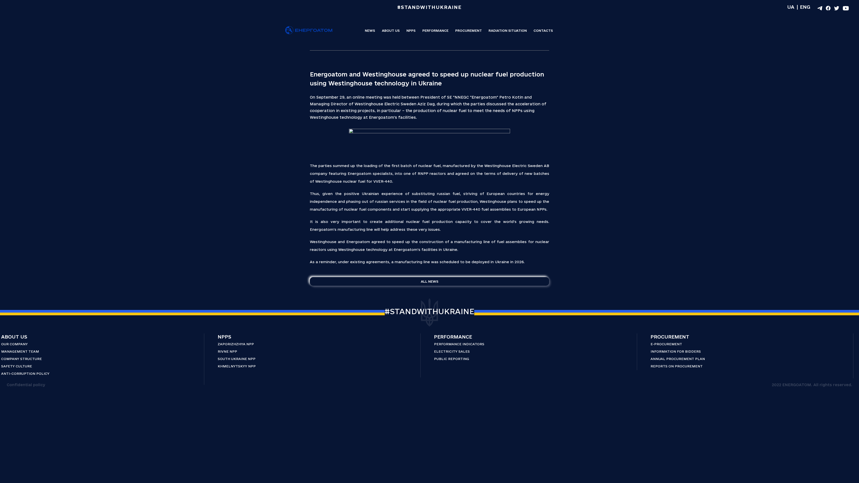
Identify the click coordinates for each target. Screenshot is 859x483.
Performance (435, 30)
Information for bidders (676, 351)
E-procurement (666, 344)
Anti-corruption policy (25, 373)
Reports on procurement (677, 366)
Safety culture (16, 366)
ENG (805, 7)
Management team (20, 351)
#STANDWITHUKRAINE (429, 311)
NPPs (411, 30)
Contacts (543, 30)
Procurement (468, 30)
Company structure (21, 359)
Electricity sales (452, 351)
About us (391, 30)
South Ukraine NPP (236, 359)
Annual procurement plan (678, 359)
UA (790, 7)
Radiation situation (508, 30)
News (370, 30)
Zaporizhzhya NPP (236, 344)
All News (429, 281)
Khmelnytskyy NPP (237, 366)
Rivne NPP (227, 351)
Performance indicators (459, 344)
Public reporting (451, 359)
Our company (14, 344)
